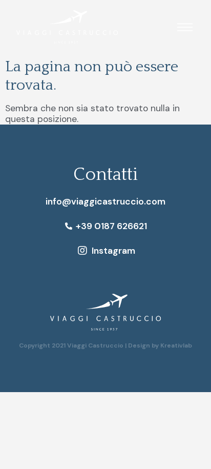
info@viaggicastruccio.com (105, 201)
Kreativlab (176, 345)
